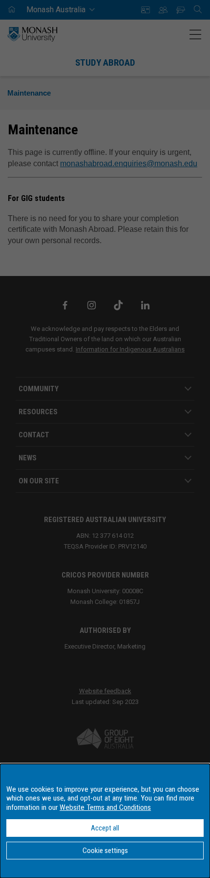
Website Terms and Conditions (105, 807)
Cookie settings (105, 850)
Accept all (105, 828)
